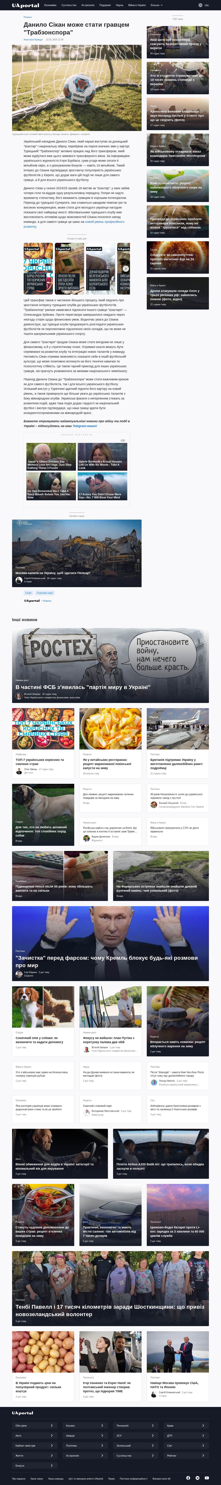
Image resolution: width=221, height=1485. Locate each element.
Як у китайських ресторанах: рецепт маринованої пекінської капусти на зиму (107, 764)
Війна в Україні (137, 5)
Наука (119, 5)
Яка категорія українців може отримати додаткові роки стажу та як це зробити (39, 1107)
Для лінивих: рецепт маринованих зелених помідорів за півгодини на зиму (108, 796)
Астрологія (87, 5)
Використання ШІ (162, 1478)
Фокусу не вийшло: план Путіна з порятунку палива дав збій (108, 1040)
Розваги (28, 17)
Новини (47, 601)
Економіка (50, 5)
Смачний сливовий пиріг (97, 1105)
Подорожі (105, 5)
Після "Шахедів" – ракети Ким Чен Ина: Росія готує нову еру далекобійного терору (177, 1074)
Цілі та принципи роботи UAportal (86, 1478)
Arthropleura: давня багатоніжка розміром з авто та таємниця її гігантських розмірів (175, 1107)
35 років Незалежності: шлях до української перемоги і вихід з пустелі (176, 796)
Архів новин (37, 1478)
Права (111, 1478)
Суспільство (68, 5)
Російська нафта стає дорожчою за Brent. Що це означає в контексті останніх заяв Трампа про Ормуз (110, 829)
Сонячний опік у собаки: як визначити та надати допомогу (39, 1040)
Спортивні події (45, 593)
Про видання (18, 1478)
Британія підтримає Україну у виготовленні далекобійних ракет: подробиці (176, 764)
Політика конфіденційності (133, 1478)
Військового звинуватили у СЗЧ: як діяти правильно (174, 829)
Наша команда (55, 1478)
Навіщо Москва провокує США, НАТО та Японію (174, 1385)
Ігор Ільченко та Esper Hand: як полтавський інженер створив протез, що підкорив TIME (107, 1387)
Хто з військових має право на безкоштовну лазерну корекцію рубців (42, 1074)
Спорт (28, 593)
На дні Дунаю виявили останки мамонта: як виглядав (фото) (108, 1074)
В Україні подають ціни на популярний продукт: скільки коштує (38, 1387)
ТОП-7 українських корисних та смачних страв (40, 762)
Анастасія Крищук (33, 39)
